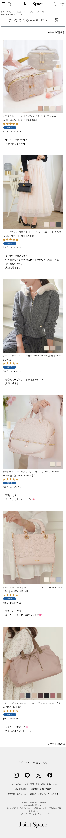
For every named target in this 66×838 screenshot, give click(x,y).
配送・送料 (40, 784)
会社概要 (54, 794)
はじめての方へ (15, 784)
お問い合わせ (43, 794)
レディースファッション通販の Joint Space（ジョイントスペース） (23, 12)
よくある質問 (28, 784)
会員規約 (32, 794)
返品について (52, 784)
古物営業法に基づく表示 (17, 794)
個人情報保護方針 (22, 789)
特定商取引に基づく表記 (41, 789)
